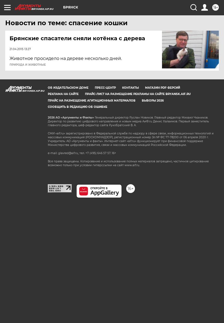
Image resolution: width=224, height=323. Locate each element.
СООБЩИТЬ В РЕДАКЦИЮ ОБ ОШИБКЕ (77, 107)
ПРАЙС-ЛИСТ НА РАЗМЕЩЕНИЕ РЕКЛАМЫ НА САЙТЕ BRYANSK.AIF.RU (138, 94)
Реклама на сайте (63, 94)
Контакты (130, 88)
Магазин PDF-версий (162, 88)
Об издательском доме (68, 88)
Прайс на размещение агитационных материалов (91, 100)
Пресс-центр (105, 88)
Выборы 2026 (153, 100)
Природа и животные (28, 65)
